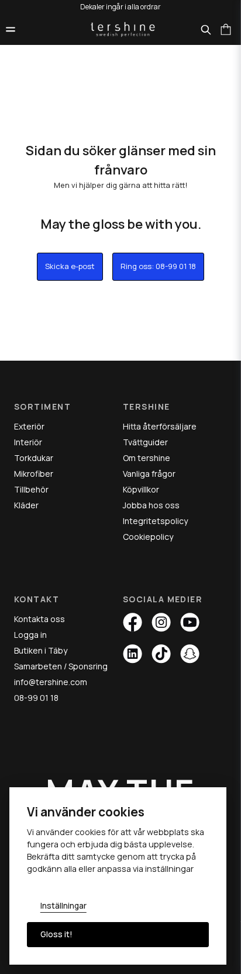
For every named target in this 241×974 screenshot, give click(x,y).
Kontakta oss (39, 618)
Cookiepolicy (148, 536)
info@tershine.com (50, 681)
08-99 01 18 (36, 697)
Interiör (28, 442)
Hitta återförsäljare (160, 426)
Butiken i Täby (40, 650)
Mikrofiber (33, 473)
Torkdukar (33, 457)
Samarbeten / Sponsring (61, 666)
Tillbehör (31, 489)
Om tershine (146, 457)
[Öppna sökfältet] (206, 29)
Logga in (30, 634)
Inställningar (63, 905)
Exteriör (29, 426)
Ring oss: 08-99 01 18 (158, 266)
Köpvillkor (141, 489)
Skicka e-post (70, 266)
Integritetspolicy (155, 520)
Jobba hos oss (151, 505)
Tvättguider (145, 442)
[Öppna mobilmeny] (10, 29)
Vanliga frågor (149, 473)
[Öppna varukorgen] (226, 29)
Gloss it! (56, 934)
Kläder (26, 505)
